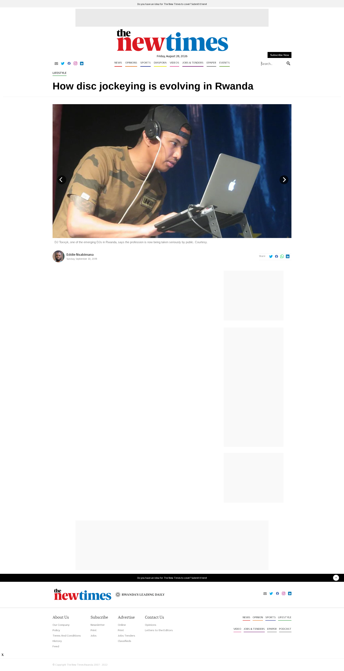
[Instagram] (75, 64)
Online (122, 624)
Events (224, 62)
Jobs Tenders (126, 635)
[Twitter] (62, 64)
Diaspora (160, 62)
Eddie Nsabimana (80, 254)
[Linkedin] (81, 64)
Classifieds (124, 641)
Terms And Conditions (67, 635)
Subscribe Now (279, 55)
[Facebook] (69, 64)
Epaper (211, 62)
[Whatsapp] (282, 257)
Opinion (258, 617)
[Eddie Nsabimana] (58, 261)
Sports (145, 62)
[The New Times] (172, 51)
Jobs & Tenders (192, 62)
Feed (56, 646)
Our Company (61, 624)
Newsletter (98, 624)
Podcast (285, 628)
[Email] (56, 64)
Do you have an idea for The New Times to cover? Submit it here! (172, 4)
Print (94, 630)
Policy (56, 630)
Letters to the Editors (159, 630)
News (118, 62)
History (57, 641)
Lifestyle (59, 72)
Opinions (131, 62)
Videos (174, 62)
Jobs (94, 635)
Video (237, 628)
